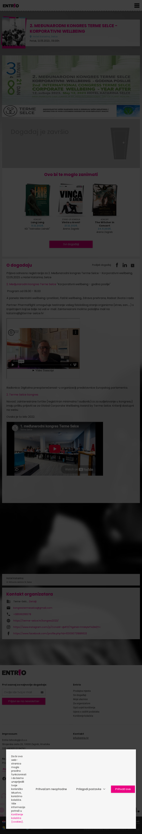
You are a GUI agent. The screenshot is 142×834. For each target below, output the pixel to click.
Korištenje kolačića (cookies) (17, 818)
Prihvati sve (123, 789)
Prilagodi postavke (88, 789)
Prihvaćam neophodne (51, 789)
